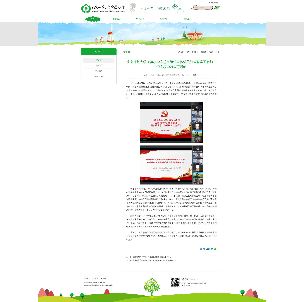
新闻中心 (164, 19)
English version (213, 3)
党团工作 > (204, 52)
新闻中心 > (195, 52)
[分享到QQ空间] (204, 249)
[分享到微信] (215, 249)
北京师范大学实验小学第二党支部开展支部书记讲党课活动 (154, 260)
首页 (93, 19)
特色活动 (140, 19)
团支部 (98, 66)
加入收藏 (95, 278)
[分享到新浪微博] (207, 249)
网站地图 (103, 278)
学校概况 (116, 19)
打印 (195, 75)
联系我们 (187, 19)
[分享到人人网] (212, 249)
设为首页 (87, 278)
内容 (217, 52)
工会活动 (98, 71)
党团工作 (98, 52)
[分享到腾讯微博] (209, 249)
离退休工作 (99, 76)
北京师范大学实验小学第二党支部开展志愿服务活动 (152, 257)
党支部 (98, 60)
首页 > (188, 52)
